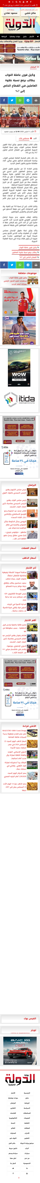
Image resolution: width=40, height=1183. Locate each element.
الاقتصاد (13, 1113)
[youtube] (23, 2)
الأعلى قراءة (29, 726)
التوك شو (13, 1138)
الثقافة (27, 1123)
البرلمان (33, 67)
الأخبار (31, 36)
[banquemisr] (20, 48)
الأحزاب (27, 1133)
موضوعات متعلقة (27, 273)
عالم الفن (12, 1143)
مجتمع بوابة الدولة (27, 1143)
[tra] (20, 702)
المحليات (13, 1133)
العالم (13, 1128)
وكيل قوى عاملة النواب (28, 247)
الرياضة (4, 36)
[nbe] (20, 59)
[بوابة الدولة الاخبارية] (20, 1051)
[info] (13, 2)
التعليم (26, 1138)
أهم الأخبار (30, 620)
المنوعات (27, 1118)
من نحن (26, 1158)
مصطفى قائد (24, 138)
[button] (3, 1050)
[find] (16, 2)
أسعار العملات (28, 548)
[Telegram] (28, 100)
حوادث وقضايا (15, 36)
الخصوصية (27, 1163)
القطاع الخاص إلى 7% (28, 257)
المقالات (27, 1128)
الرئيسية (27, 1093)
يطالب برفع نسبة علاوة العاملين (24, 252)
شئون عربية (13, 1148)
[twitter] (27, 2)
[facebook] (30, 2)
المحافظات (27, 1113)
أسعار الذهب (29, 558)
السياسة (27, 1108)
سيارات (27, 1153)
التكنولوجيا (13, 1118)
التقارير (13, 1108)
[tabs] (9, 2)
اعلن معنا (13, 1158)
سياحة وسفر (13, 1153)
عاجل (25, 36)
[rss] (20, 2)
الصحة (13, 1123)
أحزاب (27, 1148)
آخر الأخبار (31, 568)
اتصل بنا (13, 1163)
